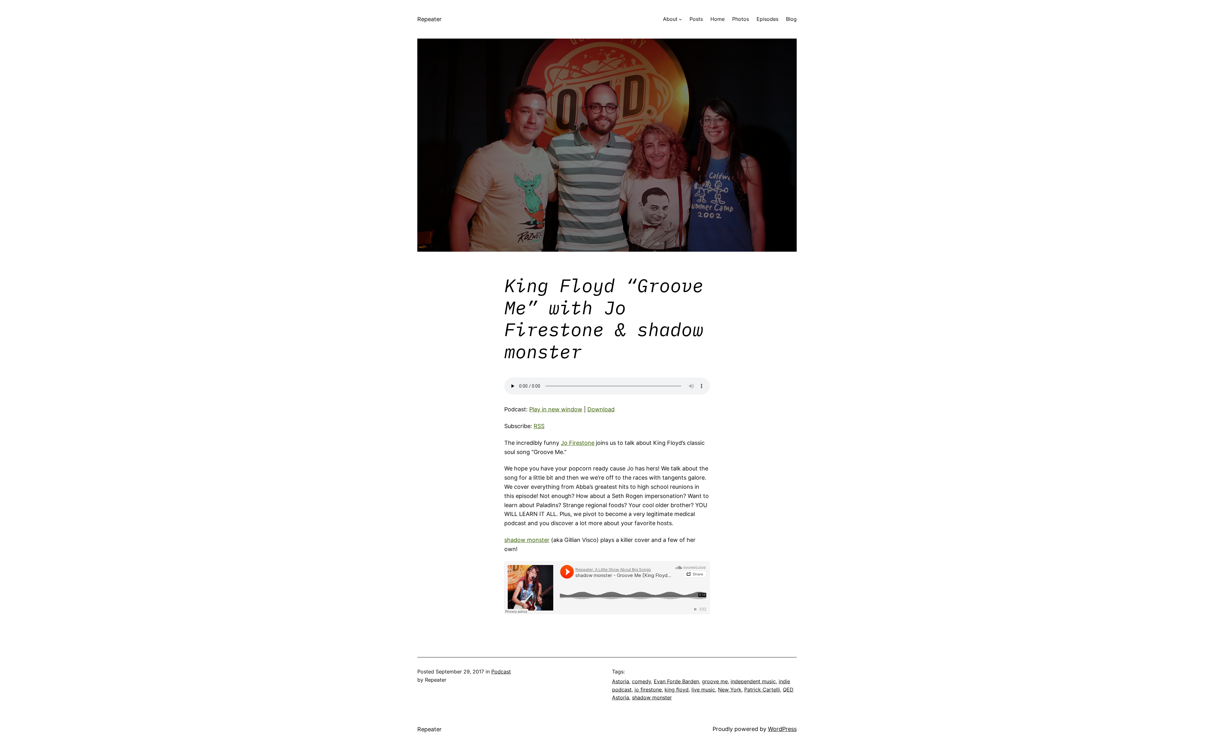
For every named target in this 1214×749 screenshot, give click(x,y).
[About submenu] (680, 19)
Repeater (429, 19)
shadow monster (526, 540)
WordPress (782, 729)
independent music (753, 681)
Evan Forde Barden (676, 681)
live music (703, 689)
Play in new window (555, 409)
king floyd (677, 689)
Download (601, 409)
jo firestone (648, 689)
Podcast (501, 671)
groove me (715, 681)
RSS (539, 426)
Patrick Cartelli (762, 689)
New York (729, 689)
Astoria (620, 681)
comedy (641, 681)
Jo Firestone (577, 442)
